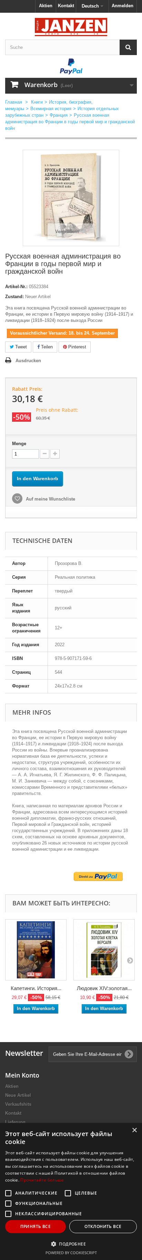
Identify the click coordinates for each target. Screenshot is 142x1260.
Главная (13, 102)
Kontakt (66, 5)
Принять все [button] (35, 1226)
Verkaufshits (18, 1104)
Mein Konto (22, 1075)
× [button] (134, 1130)
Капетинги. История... (36, 988)
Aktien (45, 5)
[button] (71, 1243)
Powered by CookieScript (71, 1252)
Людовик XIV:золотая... (104, 988)
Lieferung (15, 1122)
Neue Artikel (18, 1095)
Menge (19, 443)
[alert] (71, 1191)
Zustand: (14, 296)
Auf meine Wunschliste (49, 499)
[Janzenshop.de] (71, 27)
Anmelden (122, 5)
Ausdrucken (28, 360)
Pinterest (76, 346)
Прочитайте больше (42, 1180)
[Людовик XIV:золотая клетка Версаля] (104, 949)
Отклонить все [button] (102, 1226)
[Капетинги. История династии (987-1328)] (36, 949)
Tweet (20, 346)
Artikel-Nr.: (16, 286)
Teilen (46, 346)
